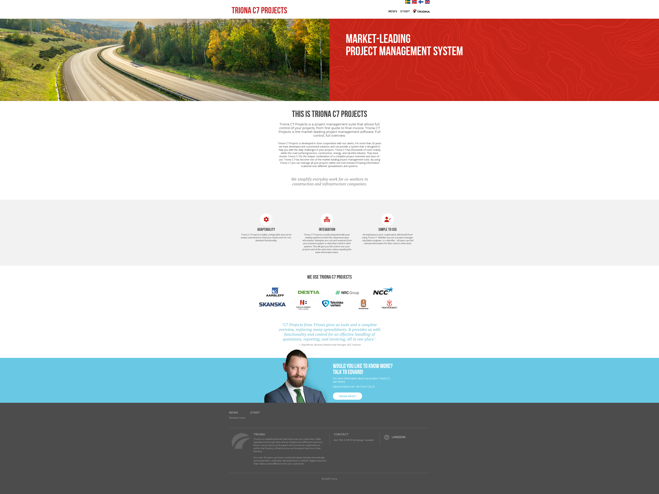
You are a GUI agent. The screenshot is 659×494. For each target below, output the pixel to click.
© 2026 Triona (329, 478)
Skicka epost (347, 396)
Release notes (237, 417)
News (392, 11)
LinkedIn (399, 437)
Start (405, 11)
